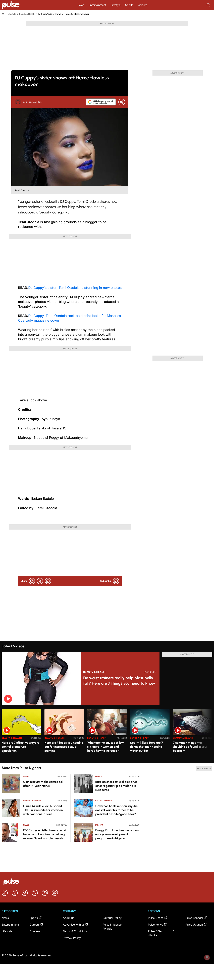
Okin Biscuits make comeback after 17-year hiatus (43, 784)
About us (68, 918)
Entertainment (97, 5)
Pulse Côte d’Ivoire (155, 933)
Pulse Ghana (156, 918)
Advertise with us (73, 924)
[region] (107, 734)
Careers (142, 5)
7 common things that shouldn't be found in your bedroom (190, 747)
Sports (129, 5)
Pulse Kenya (155, 924)
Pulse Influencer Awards (113, 926)
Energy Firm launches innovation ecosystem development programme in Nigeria (117, 834)
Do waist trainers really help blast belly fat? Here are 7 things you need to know (119, 680)
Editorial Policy (112, 918)
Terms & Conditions (75, 931)
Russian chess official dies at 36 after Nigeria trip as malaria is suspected (116, 786)
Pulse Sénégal (194, 918)
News (81, 5)
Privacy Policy (72, 938)
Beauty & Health (26, 14)
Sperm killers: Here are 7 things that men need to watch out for (146, 747)
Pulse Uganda (194, 924)
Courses (35, 931)
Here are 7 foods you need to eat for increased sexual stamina (63, 747)
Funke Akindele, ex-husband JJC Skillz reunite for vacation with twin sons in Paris (43, 810)
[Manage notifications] (207, 957)
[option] (21, 734)
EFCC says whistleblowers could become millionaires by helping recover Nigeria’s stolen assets (44, 834)
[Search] (208, 5)
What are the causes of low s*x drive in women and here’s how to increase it (105, 747)
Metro (99, 825)
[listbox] (107, 734)
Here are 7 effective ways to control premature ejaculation (20, 747)
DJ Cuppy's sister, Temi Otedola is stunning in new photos (75, 288)
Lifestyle (116, 5)
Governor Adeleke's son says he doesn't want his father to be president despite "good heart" (116, 810)
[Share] (121, 102)
